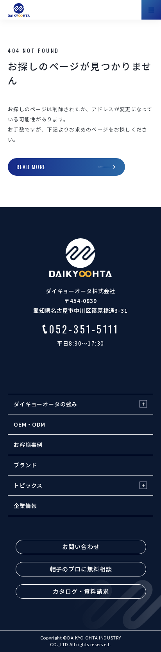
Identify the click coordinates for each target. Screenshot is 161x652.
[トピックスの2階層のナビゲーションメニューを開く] (143, 485)
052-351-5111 (84, 329)
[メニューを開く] (151, 10)
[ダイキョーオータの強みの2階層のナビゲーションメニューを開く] (143, 404)
